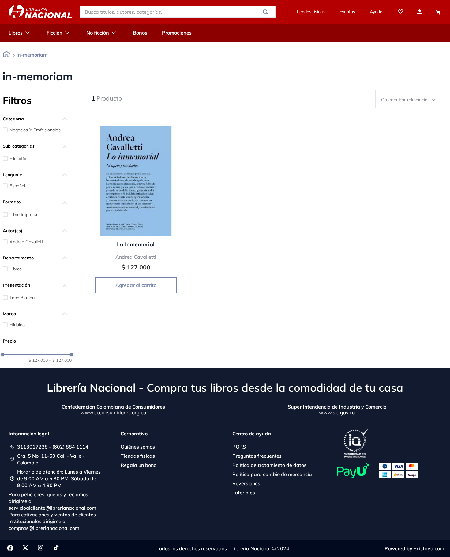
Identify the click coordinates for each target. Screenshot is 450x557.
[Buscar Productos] (266, 11)
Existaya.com (429, 548)
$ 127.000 (38, 360)
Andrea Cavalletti (26, 241)
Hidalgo (17, 325)
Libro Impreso (23, 214)
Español (17, 186)
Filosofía (17, 158)
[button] (37, 119)
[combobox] (178, 12)
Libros (15, 269)
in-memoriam (32, 55)
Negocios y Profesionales (34, 130)
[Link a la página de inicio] (6, 55)
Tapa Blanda (22, 297)
